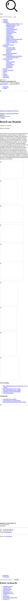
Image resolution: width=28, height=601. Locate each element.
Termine (7, 587)
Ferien (6, 590)
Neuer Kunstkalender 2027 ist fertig (12, 390)
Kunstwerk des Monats (10, 597)
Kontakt (5, 88)
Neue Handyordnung (8, 393)
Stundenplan (7, 592)
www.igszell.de (8, 536)
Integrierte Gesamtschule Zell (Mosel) (9, 111)
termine (6, 599)
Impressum (5, 86)
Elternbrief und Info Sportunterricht (11, 391)
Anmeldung (8, 586)
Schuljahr (7, 589)
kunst (6, 596)
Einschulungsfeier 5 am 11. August (11, 388)
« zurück (3, 117)
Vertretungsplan (8, 593)
